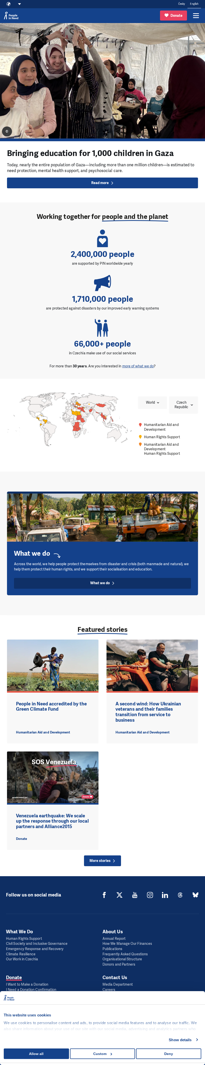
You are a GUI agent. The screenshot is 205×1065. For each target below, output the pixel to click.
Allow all (36, 1054)
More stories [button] (100, 860)
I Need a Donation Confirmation (31, 989)
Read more (100, 183)
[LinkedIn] (165, 895)
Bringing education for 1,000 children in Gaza (90, 153)
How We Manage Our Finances (127, 943)
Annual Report (114, 938)
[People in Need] (11, 15)
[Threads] (180, 895)
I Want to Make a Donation (27, 984)
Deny (168, 1054)
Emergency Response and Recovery (35, 949)
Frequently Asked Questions (125, 954)
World (150, 402)
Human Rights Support (24, 938)
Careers (109, 989)
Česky (181, 4)
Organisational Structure (122, 959)
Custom (99, 1054)
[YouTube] (135, 895)
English (194, 4)
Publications (112, 949)
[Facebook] (104, 895)
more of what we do (138, 366)
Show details (180, 1040)
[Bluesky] (195, 895)
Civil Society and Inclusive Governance (37, 943)
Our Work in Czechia (22, 959)
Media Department (117, 984)
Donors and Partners (119, 964)
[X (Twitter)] (119, 895)
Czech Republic (181, 405)
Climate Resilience (21, 954)
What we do (100, 583)
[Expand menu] (196, 15)
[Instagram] (150, 895)
